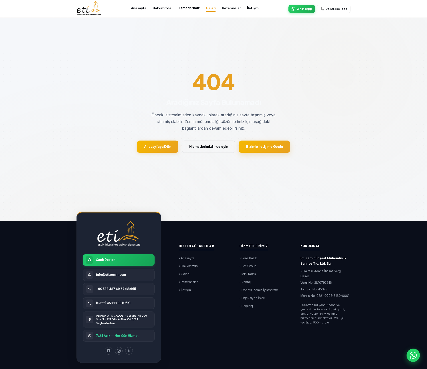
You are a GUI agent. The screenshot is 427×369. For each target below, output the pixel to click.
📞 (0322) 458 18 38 (333, 8)
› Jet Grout (248, 266)
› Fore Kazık (248, 258)
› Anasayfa (186, 258)
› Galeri (184, 274)
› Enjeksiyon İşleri (252, 298)
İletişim (253, 8)
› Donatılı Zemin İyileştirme (259, 290)
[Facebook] (108, 351)
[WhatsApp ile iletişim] (413, 355)
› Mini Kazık (248, 274)
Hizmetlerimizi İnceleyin (208, 146)
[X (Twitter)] (129, 351)
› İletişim (185, 290)
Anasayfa (138, 8)
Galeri (211, 8)
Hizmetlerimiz (188, 8)
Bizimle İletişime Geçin (264, 146)
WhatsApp (304, 8)
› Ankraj (245, 282)
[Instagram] (119, 351)
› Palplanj (246, 306)
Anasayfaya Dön (157, 146)
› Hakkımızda (188, 266)
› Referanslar (188, 282)
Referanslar (231, 8)
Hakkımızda (162, 8)
